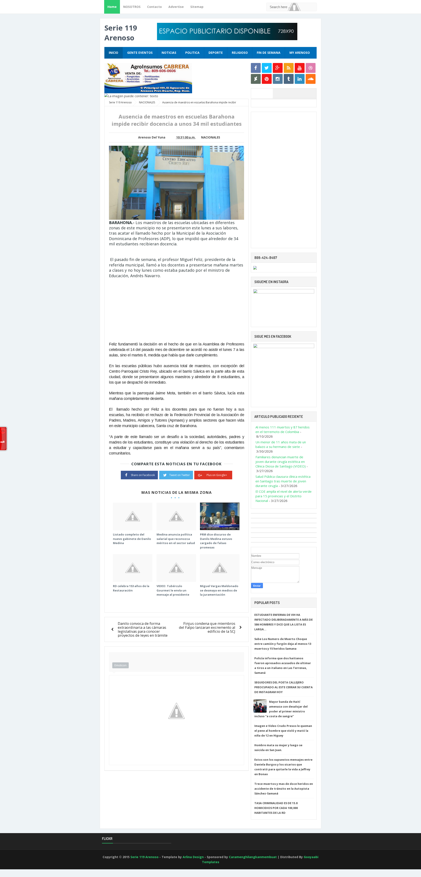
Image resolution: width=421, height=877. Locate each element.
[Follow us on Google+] (278, 68)
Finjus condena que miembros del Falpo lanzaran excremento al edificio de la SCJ (207, 627)
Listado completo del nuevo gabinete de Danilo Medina (132, 538)
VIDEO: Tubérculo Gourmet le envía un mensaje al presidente (173, 590)
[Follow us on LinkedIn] (300, 79)
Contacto (154, 7)
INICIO (113, 52)
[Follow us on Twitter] (267, 68)
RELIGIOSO (240, 52)
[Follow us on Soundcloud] (311, 79)
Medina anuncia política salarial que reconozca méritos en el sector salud (176, 538)
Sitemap (196, 7)
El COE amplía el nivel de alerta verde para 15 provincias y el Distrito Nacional (283, 496)
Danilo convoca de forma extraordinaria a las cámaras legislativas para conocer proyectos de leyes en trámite (143, 629)
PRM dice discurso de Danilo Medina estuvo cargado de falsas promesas (216, 540)
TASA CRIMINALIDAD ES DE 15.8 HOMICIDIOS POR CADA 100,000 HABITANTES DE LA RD (276, 808)
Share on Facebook (143, 475)
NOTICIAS (169, 52)
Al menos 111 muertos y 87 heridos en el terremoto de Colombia (282, 429)
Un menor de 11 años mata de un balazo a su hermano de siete (280, 444)
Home (112, 7)
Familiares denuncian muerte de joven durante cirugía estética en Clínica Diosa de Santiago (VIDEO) (280, 461)
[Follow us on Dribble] (311, 68)
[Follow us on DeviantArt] (256, 79)
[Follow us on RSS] (289, 68)
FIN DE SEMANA (268, 52)
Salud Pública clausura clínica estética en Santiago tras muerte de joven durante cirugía (282, 481)
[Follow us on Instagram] (278, 79)
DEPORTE (216, 52)
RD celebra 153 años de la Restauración (131, 588)
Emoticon (120, 665)
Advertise (176, 7)
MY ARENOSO (299, 52)
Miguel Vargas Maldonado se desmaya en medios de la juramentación (219, 590)
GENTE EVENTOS (140, 52)
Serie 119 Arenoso (120, 33)
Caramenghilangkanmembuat (253, 857)
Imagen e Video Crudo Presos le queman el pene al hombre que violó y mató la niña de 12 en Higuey (283, 730)
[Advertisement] (146, 309)
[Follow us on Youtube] (300, 68)
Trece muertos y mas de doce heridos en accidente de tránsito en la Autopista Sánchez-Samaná (283, 788)
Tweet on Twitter (179, 475)
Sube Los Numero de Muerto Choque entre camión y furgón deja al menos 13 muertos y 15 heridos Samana (282, 644)
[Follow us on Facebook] (256, 68)
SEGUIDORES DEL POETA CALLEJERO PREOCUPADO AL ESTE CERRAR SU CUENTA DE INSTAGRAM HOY (283, 687)
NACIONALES (210, 137)
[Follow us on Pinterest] (267, 79)
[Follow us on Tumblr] (289, 79)
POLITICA (192, 52)
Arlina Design (193, 857)
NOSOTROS (132, 7)
